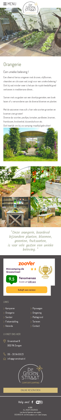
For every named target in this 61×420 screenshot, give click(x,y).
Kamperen (10, 308)
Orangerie (9, 312)
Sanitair (9, 317)
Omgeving (37, 312)
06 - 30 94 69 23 (15, 354)
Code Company (42, 415)
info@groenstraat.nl (16, 358)
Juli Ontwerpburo (29, 415)
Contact (36, 325)
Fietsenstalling (11, 321)
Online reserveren (30, 390)
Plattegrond (38, 317)
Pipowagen (37, 308)
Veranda (9, 325)
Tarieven (36, 321)
